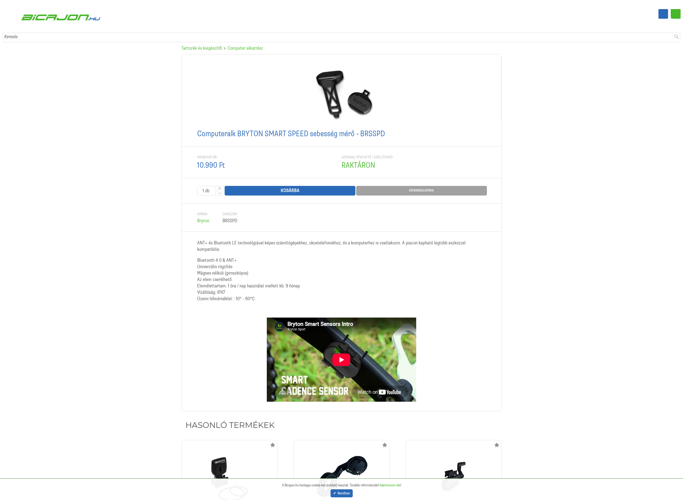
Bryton (203, 204)
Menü (676, 14)
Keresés (11, 20)
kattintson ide (390, 484)
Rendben (343, 493)
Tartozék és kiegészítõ (201, 31)
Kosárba (290, 174)
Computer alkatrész (245, 31)
